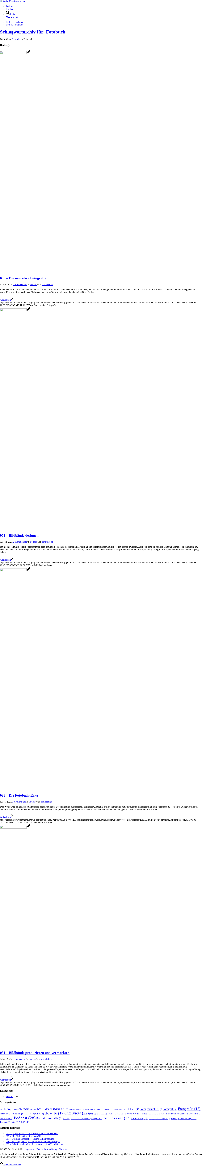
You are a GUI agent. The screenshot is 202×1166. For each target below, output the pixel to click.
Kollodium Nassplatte (117, 1114)
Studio (175, 1119)
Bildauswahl (33, 1109)
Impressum (30, 1149)
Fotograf (170, 1108)
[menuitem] (104, 6)
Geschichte (30, 1114)
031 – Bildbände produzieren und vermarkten (35, 1053)
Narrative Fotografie (178, 1114)
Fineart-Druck (119, 1109)
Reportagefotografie (93, 1119)
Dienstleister (97, 1109)
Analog (5, 1109)
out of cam (6, 1118)
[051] (15, 310)
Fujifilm (18, 1113)
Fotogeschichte (151, 1108)
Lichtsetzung (154, 1114)
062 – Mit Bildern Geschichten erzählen (24, 1136)
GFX (39, 1113)
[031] (15, 828)
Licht (145, 1114)
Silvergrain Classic (156, 1119)
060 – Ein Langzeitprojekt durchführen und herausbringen (33, 1141)
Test (194, 1118)
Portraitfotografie (49, 1118)
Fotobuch (132, 1109)
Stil (167, 1119)
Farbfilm (108, 1109)
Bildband (49, 1108)
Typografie (5, 1122)
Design (88, 1109)
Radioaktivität (77, 1119)
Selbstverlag (139, 1118)
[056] (15, 53)
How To (55, 1113)
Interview (77, 1113)
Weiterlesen (5, 300)
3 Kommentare (19, 1059)
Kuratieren (134, 1113)
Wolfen (14, 1122)
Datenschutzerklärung (47, 1149)
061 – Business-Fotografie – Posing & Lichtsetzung (30, 1139)
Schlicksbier (117, 1118)
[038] (15, 570)
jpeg (92, 1114)
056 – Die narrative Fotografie (23, 278)
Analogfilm (19, 1109)
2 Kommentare (20, 541)
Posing (66, 1119)
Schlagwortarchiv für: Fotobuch (32, 32)
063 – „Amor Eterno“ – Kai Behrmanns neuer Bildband (32, 1133)
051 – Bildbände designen (19, 535)
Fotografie (189, 1109)
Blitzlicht (62, 1109)
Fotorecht (5, 1114)
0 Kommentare (20, 284)
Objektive (195, 1113)
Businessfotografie (76, 1109)
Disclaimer (64, 1149)
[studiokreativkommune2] (12, 1)
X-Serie (24, 1121)
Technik (185, 1118)
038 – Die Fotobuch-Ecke (19, 795)
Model (164, 1114)
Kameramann (102, 1114)
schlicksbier (47, 284)
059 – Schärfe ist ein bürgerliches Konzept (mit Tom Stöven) (34, 1144)
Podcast (33, 284)
